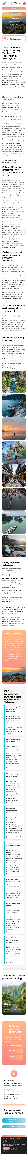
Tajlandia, (9, 886)
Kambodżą (20, 605)
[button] (14, 38)
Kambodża (16, 886)
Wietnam (9, 889)
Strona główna (11, 21)
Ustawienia (6, 1151)
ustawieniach (9, 1145)
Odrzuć (14, 1148)
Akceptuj (6, 1148)
